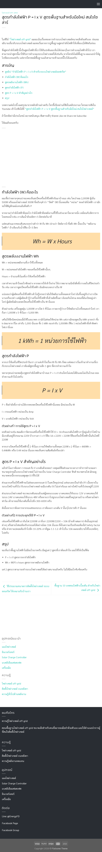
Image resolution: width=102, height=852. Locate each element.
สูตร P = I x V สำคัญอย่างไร (18, 92)
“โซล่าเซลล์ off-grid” (20, 39)
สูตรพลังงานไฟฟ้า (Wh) (16, 82)
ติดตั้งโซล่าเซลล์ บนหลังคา (15, 688)
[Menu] (98, 4)
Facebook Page (10, 823)
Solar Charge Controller (14, 657)
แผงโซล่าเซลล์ (9, 646)
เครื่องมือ (6, 667)
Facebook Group (10, 830)
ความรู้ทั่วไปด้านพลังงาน (14, 694)
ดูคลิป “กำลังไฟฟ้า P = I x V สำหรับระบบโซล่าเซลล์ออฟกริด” (35, 71)
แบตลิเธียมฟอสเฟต (11, 662)
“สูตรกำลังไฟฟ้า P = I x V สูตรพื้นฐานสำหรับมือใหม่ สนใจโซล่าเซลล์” (59, 108)
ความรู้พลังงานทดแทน (13, 760)
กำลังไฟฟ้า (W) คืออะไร (16, 76)
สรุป (7, 97)
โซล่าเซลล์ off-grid (10, 13)
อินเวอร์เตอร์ (8, 651)
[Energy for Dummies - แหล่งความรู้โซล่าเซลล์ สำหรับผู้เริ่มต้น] (14, 4)
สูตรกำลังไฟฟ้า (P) (14, 87)
